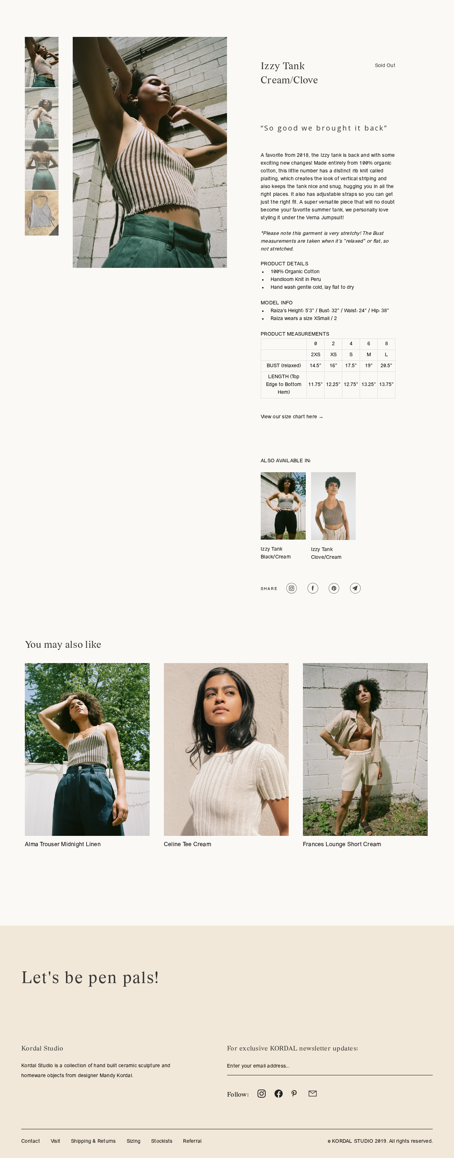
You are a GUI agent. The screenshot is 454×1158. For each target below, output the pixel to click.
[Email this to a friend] (354, 588)
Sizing (134, 1141)
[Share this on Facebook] (312, 588)
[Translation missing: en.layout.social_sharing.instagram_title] (290, 588)
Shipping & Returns (93, 1141)
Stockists (161, 1141)
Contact (30, 1141)
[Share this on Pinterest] (333, 588)
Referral (192, 1141)
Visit (55, 1141)
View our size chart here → (292, 417)
